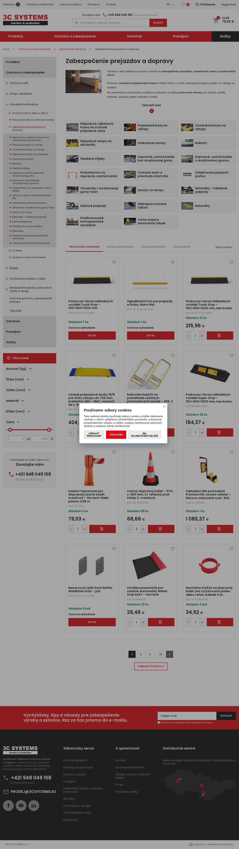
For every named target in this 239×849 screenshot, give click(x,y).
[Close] (164, 406)
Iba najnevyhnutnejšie (144, 435)
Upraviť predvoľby (94, 435)
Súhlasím (116, 434)
